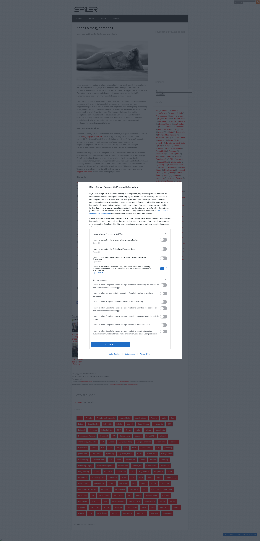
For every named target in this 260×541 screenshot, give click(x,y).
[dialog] (130, 270)
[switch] (163, 240)
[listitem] (130, 233)
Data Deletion (115, 354)
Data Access (130, 354)
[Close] (176, 187)
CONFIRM (110, 345)
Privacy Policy (145, 354)
